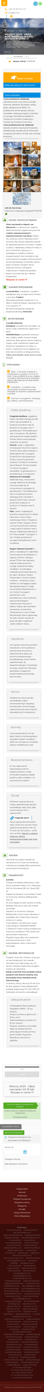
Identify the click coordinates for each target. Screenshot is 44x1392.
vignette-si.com (30, 1311)
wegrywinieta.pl (33, 1319)
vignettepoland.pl (22, 1314)
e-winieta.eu (10, 1253)
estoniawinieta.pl (33, 1258)
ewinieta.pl (32, 1260)
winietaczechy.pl (31, 1337)
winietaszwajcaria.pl (13, 1352)
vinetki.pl (36, 1314)
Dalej (21, 1074)
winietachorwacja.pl (14, 1337)
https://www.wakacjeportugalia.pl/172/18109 (23, 211)
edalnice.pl (34, 1253)
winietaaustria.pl (28, 1329)
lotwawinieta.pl (29, 1271)
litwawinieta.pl (29, 1266)
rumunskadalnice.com (30, 1288)
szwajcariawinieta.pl (13, 1301)
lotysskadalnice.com (22, 1273)
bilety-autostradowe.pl (13, 1235)
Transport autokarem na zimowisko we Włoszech (19, 1139)
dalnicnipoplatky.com (13, 1248)
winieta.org (14, 1329)
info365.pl (14, 1263)
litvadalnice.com (27, 1263)
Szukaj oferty (22, 1189)
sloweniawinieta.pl (30, 1296)
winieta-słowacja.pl (29, 1324)
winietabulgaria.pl (33, 1334)
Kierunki (22, 1192)
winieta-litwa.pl (13, 1324)
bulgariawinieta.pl (11, 1238)
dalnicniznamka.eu (32, 1248)
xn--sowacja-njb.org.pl (22, 1367)
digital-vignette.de (15, 1250)
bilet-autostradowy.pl (22, 1232)
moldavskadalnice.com (22, 1278)
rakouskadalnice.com (31, 1286)
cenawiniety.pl (15, 1240)
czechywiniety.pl (30, 1245)
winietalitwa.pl (30, 1339)
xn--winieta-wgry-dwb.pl (22, 1377)
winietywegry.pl (11, 1362)
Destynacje (22, 1196)
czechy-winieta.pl (31, 1243)
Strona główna (18, 56)
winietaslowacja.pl (13, 1349)
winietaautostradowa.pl (13, 1334)
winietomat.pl (30, 1355)
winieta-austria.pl (13, 1322)
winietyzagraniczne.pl (30, 1362)
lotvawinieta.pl (14, 1271)
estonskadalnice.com (16, 1260)
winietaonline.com (14, 1344)
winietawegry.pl (15, 1355)
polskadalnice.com (12, 1286)
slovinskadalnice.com (13, 1294)
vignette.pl (8, 1314)
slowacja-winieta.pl (32, 1294)
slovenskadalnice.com (30, 1291)
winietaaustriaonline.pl (22, 1332)
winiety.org (13, 1357)
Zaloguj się (22, 1206)
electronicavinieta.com (22, 1255)
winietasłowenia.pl (31, 1352)
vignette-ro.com (14, 1311)
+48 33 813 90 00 (17, 9)
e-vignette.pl (31, 1250)
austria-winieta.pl (14, 1230)
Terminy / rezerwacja (25, 78)
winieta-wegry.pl (14, 1327)
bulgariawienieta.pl (33, 1235)
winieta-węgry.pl (30, 1327)
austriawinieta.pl (30, 1230)
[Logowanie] (11, 16)
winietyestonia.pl (33, 1360)
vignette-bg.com (13, 1306)
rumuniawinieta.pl (11, 1288)
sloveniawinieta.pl (11, 1291)
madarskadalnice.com (22, 1276)
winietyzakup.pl (13, 1365)
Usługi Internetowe (22, 1213)
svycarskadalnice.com (22, 1299)
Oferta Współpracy (22, 1216)
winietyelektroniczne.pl (13, 1360)
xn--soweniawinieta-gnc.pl (22, 1370)
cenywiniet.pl (29, 1240)
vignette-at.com (29, 1304)
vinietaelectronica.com (22, 1316)
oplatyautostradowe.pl (14, 1283)
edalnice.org (23, 1253)
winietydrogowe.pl (28, 1357)
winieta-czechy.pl (30, 1322)
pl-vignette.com (32, 1283)
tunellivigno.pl (14, 1304)
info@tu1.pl (14, 12)
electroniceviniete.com (13, 1258)
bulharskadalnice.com (30, 1238)
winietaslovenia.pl (30, 1347)
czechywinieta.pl (14, 1245)
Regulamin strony (22, 1202)
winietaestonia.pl (15, 1339)
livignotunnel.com (29, 1268)
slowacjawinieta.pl (13, 1296)
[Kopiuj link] (6, 214)
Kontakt (22, 1209)
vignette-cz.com (30, 1306)
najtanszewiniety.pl (31, 1281)
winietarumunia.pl (13, 1347)
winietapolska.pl (31, 1344)
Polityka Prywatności (22, 1199)
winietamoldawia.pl (30, 1342)
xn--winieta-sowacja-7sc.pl (22, 1375)
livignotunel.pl (13, 1268)
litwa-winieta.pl (15, 1266)
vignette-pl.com (13, 1309)
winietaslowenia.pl (30, 1349)
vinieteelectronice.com (14, 1319)
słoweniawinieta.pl (31, 1301)
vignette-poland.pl (30, 1309)
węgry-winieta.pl (30, 1365)
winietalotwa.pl (12, 1342)
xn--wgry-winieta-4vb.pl (22, 1372)
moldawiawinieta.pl (13, 1281)
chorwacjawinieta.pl (13, 1243)
